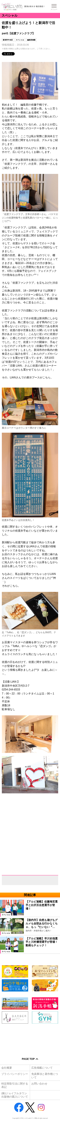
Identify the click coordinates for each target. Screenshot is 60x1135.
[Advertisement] (30, 1038)
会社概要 (6, 1067)
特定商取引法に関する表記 (14, 1085)
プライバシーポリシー (14, 1074)
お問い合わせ (39, 1083)
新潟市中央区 (8, 40)
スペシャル (20, 40)
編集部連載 (31, 40)
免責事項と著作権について (44, 1076)
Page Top (28, 1059)
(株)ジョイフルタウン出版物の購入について (14, 1095)
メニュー (54, 9)
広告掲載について (42, 1067)
